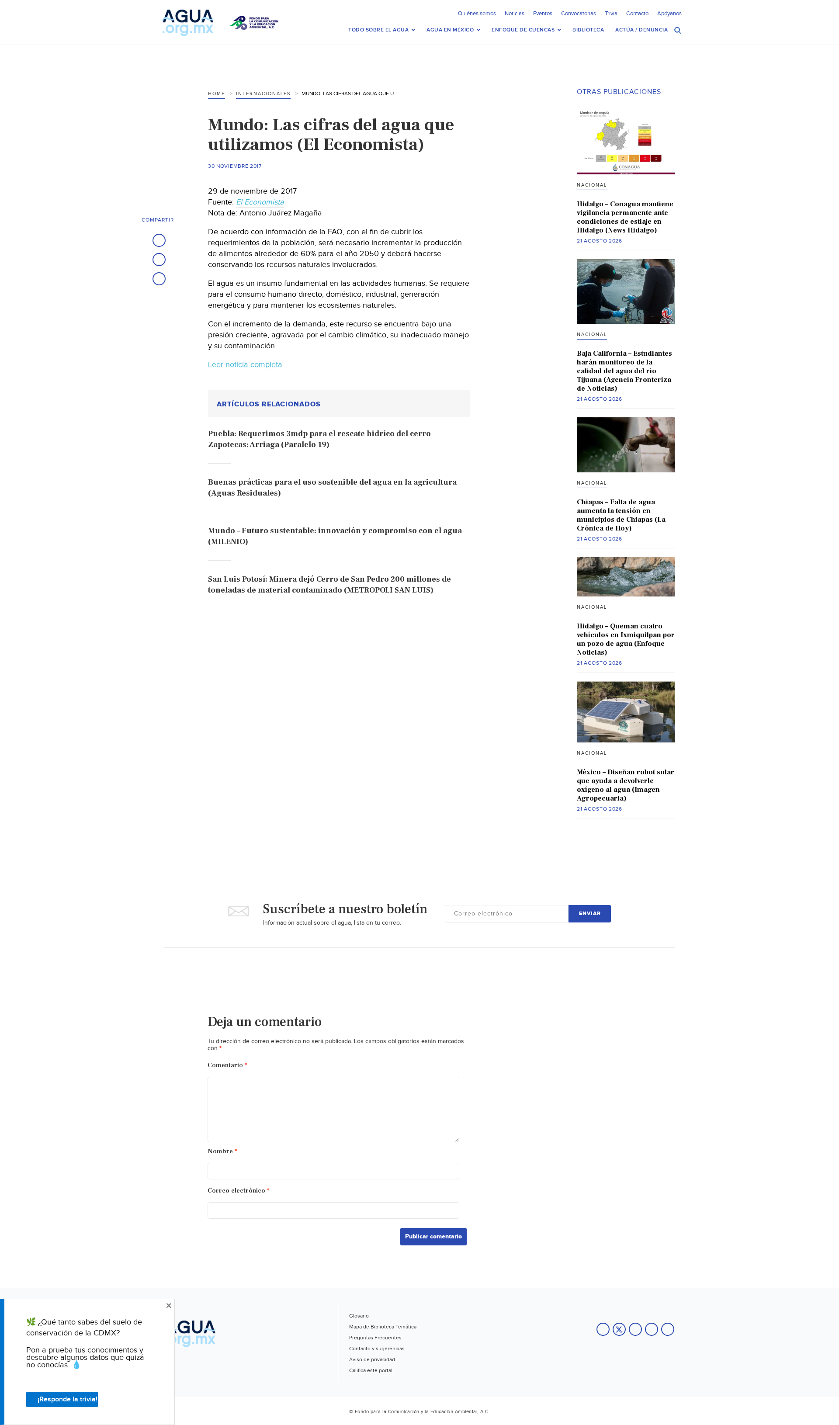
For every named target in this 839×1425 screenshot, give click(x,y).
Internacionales (263, 94)
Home (216, 94)
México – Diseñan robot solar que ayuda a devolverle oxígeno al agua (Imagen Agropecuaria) (625, 785)
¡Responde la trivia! (67, 1399)
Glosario (359, 1316)
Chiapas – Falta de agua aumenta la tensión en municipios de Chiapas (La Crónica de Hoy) (621, 515)
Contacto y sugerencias (377, 1348)
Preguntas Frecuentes (375, 1338)
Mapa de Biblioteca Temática (382, 1327)
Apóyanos (669, 13)
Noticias (514, 13)
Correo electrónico (239, 1190)
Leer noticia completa (245, 364)
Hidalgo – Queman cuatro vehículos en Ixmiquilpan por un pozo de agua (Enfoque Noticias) (626, 639)
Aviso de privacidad (372, 1359)
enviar (590, 913)
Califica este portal (370, 1370)
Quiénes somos (477, 13)
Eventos (542, 13)
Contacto (637, 13)
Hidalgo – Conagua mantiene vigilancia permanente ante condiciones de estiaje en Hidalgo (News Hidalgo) (625, 217)
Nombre (222, 1151)
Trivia (611, 13)
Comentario (227, 1065)
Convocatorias (578, 13)
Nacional (592, 185)
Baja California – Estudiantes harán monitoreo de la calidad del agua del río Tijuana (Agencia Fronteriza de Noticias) (624, 371)
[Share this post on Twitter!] (159, 259)
